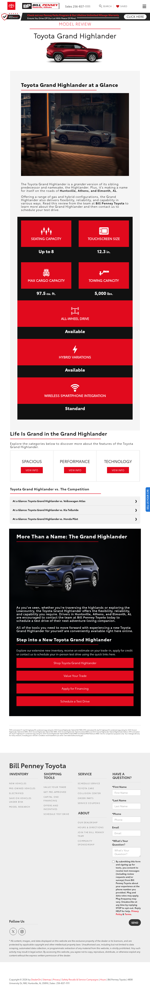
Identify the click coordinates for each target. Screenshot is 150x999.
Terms (128, 914)
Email (115, 827)
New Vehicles (17, 783)
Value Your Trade (75, 675)
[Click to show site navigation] (144, 6)
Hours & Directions (91, 827)
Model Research (19, 806)
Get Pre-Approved (55, 791)
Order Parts (85, 798)
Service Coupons (89, 803)
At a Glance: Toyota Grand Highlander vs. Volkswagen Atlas (49, 501)
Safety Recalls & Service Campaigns (80, 979)
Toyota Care (86, 788)
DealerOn (36, 979)
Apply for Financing (75, 688)
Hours (103, 979)
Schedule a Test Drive (75, 701)
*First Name (119, 787)
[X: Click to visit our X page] (13, 931)
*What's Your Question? (120, 842)
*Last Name (119, 800)
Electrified (16, 793)
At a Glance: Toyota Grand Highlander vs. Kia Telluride (45, 510)
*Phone (116, 814)
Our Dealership (88, 822)
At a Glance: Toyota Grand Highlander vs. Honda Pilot (45, 519)
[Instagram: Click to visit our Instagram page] (22, 931)
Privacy (56, 979)
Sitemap (47, 979)
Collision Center (89, 793)
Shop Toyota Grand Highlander (75, 663)
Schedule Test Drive (56, 813)
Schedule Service (89, 783)
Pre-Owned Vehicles (22, 788)
